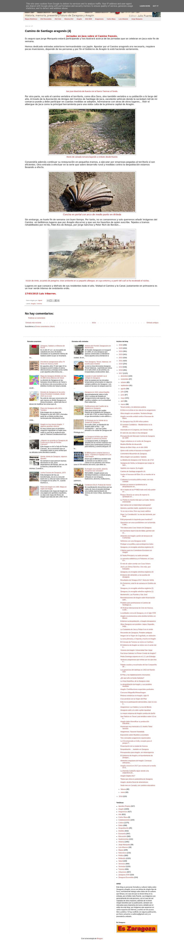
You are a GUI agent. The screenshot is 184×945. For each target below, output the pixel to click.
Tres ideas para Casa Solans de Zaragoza (135, 528)
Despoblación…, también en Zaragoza (134, 749)
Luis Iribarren (123, 19)
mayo (123, 398)
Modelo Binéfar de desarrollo (131, 444)
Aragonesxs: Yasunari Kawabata (132, 732)
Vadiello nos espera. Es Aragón (131, 468)
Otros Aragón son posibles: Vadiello (133, 457)
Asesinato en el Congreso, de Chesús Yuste (136, 430)
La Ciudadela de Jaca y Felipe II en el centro (136, 629)
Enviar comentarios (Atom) (45, 326)
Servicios (121, 864)
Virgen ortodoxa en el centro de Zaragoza (135, 441)
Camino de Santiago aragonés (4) (132, 471)
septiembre (125, 385)
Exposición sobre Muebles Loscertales (134, 735)
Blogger (100, 938)
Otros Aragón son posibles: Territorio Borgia (136, 413)
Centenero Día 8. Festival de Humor (98, 485)
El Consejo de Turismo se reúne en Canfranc (136, 642)
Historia (121, 842)
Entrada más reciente (33, 323)
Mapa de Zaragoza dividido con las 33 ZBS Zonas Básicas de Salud (53, 377)
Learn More (145, 6)
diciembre (124, 376)
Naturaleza (122, 853)
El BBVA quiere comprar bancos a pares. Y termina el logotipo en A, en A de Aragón (98, 455)
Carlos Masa (111, 19)
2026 (121, 345)
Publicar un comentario (36, 318)
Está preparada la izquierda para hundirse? (136, 519)
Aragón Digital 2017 (127, 776)
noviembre (125, 379)
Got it (156, 6)
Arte (119, 814)
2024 (121, 351)
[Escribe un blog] (50, 300)
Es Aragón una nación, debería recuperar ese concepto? (96, 470)
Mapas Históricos (31, 19)
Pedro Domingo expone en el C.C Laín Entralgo (137, 656)
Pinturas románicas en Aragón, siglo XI (134, 696)
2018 (121, 370)
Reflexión (121, 858)
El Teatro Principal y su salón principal (134, 555)
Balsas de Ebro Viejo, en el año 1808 (134, 447)
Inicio (94, 323)
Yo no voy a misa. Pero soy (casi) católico (135, 511)
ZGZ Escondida (45, 19)
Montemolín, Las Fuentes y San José (133, 595)
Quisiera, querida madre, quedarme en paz (136, 508)
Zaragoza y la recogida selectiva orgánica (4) (136, 547)
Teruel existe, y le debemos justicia (133, 407)
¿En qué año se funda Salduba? (132, 678)
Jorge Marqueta (136, 19)
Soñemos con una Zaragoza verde (133, 541)
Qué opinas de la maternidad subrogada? (135, 505)
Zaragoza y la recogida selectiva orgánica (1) (136, 591)
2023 (121, 354)
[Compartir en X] (53, 300)
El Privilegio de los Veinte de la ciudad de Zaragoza (96, 421)
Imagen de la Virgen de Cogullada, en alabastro (138, 636)
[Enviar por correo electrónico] (48, 300)
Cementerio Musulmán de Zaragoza (133, 454)
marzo (123, 404)
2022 (121, 358)
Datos (120, 825)
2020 (121, 364)
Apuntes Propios (124, 806)
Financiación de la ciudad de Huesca (134, 746)
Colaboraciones (124, 820)
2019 (121, 367)
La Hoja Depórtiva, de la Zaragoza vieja (135, 681)
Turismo (39, 303)
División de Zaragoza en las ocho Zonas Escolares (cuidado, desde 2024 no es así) (52, 394)
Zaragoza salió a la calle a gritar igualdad (135, 710)
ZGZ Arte (58, 19)
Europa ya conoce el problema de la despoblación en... (133, 485)
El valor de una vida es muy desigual (133, 433)
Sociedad (121, 866)
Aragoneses (99, 19)
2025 (121, 348)
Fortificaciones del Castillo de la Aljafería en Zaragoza (96, 407)
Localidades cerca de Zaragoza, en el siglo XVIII (138, 613)
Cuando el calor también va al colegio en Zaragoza (96, 377)
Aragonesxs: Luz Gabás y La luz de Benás (135, 707)
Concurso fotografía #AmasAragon (133, 693)
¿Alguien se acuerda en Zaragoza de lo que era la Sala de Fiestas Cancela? (54, 442)
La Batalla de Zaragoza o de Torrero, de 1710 (137, 460)
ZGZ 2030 (88, 19)
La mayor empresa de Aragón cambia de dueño (137, 713)
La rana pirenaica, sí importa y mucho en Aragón (138, 639)
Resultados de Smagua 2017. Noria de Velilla (137, 580)
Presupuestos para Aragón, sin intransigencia (137, 752)
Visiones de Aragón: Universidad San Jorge (136, 650)
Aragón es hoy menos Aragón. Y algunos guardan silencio (52, 425)
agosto (123, 389)
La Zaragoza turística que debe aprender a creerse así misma (96, 437)
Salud (120, 861)
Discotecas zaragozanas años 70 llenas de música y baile (52, 363)
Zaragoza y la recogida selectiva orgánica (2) (136, 588)
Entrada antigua (152, 323)
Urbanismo (122, 872)
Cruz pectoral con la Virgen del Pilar (133, 699)
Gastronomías (123, 839)
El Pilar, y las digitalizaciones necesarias (135, 675)
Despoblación (123, 828)
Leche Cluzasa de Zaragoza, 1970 (53, 473)
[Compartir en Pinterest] (58, 300)
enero (123, 792)
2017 (121, 373)
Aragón (79, 19)
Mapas (120, 850)
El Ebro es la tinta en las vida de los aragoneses (138, 410)
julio (122, 392)
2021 (121, 361)
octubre (124, 382)
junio (123, 395)
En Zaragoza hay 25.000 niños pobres (134, 422)
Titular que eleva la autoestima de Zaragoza (136, 779)
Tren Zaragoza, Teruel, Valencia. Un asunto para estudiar (98, 363)
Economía (122, 834)
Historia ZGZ (68, 19)
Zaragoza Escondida (126, 877)
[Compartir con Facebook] (55, 300)
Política (121, 855)
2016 (121, 796)
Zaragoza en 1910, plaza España (97, 392)
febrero (123, 789)
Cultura (121, 823)
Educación (122, 836)
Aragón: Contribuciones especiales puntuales (137, 689)
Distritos (121, 831)
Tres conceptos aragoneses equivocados (135, 738)
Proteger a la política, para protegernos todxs (136, 544)
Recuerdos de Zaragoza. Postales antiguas (136, 633)
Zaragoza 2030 (124, 875)
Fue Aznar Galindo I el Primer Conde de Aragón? (138, 653)
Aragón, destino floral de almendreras (134, 782)
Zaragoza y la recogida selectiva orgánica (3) (136, 572)
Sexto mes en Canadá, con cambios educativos (137, 785)
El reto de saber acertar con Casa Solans (135, 564)
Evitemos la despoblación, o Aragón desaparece (138, 621)
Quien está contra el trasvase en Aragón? (135, 451)
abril (122, 401)
